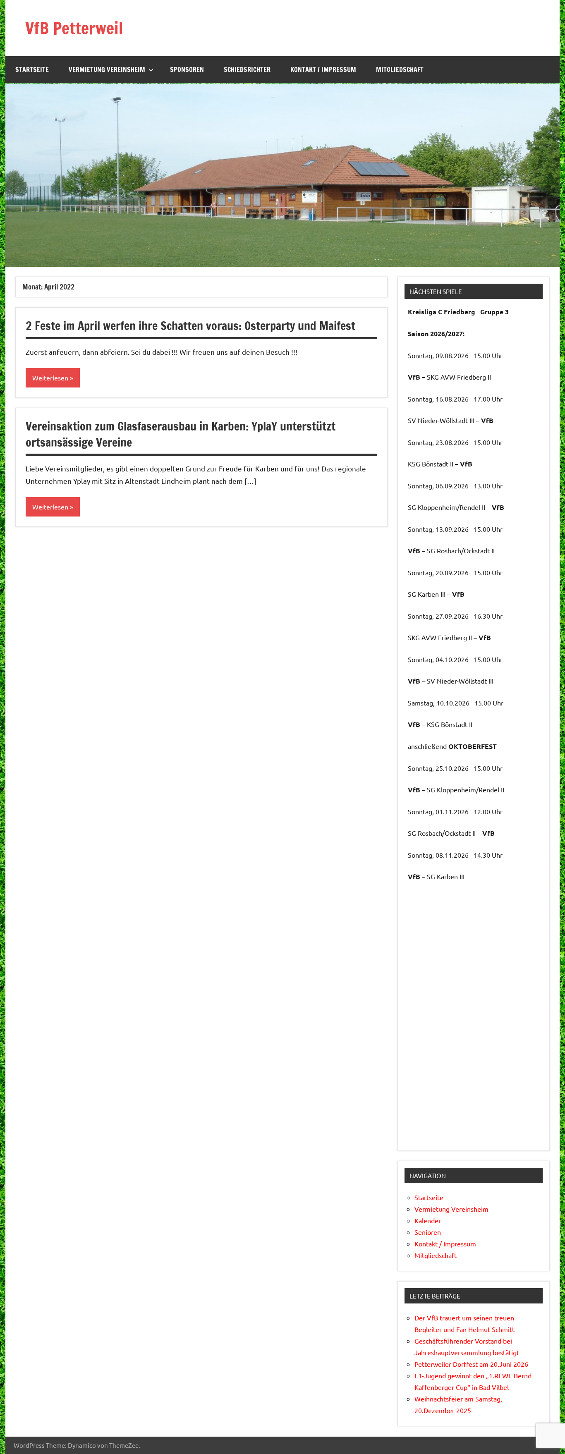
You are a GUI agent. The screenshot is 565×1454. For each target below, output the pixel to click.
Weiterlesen (50, 377)
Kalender (427, 1220)
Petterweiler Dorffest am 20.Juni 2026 (471, 1364)
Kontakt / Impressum (323, 69)
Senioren (427, 1232)
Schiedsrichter (247, 69)
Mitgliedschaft (400, 69)
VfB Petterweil (74, 28)
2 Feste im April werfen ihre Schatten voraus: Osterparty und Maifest (190, 326)
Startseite (32, 69)
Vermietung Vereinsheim (107, 69)
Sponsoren (187, 69)
